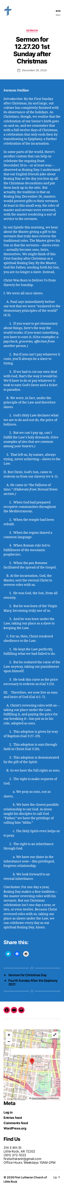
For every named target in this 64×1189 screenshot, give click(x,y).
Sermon (32, 30)
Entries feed (13, 1118)
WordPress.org (15, 1128)
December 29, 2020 (34, 70)
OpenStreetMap (39, 1098)
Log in (8, 1112)
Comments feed (16, 1123)
